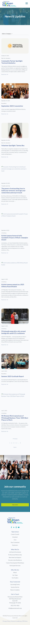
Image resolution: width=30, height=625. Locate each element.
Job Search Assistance (15, 552)
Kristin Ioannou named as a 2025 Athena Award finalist (12, 285)
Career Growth (15, 534)
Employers (15, 545)
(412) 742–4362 (15, 605)
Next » (15, 447)
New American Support (15, 557)
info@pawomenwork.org (15, 608)
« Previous (15, 438)
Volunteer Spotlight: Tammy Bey (12, 145)
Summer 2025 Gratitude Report (12, 376)
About (15, 572)
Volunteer (15, 537)
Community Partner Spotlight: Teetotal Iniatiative (12, 62)
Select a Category (6, 33)
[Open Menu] (27, 3)
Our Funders (15, 578)
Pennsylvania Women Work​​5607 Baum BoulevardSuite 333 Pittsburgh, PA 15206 (15, 600)
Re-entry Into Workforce (15, 560)
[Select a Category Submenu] (12, 34)
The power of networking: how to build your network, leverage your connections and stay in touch (13, 191)
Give (15, 540)
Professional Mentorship (15, 555)
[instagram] (16, 527)
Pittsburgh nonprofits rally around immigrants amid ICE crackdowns (13, 332)
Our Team (15, 575)
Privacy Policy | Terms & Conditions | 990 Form (15, 621)
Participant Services (15, 565)
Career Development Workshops (15, 563)
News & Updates (15, 590)
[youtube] (19, 527)
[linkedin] (14, 527)
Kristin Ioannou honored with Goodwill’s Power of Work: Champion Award (14, 238)
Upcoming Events (15, 584)
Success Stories (15, 587)
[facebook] (11, 527)
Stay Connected (15, 542)
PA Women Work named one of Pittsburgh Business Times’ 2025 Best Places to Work (14, 418)
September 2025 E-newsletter (12, 106)
